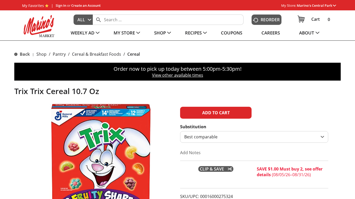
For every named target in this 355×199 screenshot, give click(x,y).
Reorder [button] (270, 20)
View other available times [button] (177, 75)
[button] (316, 5)
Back (24, 54)
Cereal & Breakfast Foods (96, 54)
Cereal (133, 54)
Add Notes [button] (190, 152)
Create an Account (86, 5)
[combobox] (83, 20)
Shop (41, 54)
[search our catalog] (98, 20)
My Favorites (33, 5)
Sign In (61, 5)
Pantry (59, 54)
